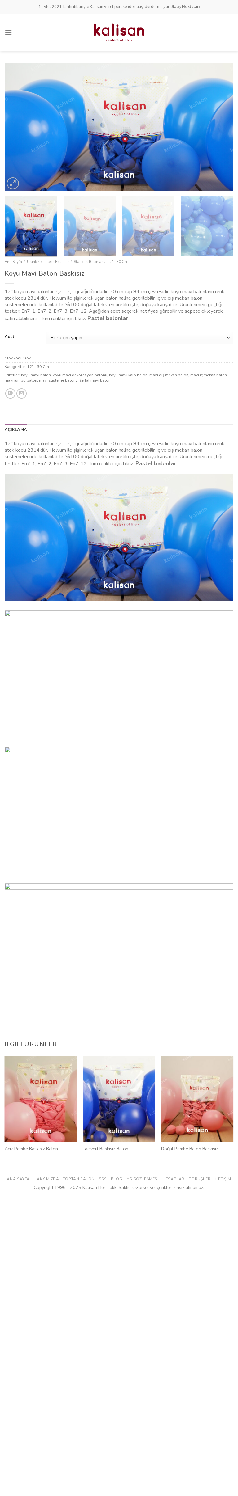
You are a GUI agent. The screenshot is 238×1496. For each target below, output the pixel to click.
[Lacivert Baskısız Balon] (119, 1099)
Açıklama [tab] (16, 430)
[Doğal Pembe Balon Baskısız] (197, 1099)
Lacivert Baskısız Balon (105, 1149)
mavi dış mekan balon (168, 375)
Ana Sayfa (13, 262)
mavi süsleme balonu (58, 380)
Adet (9, 337)
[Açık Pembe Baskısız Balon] (41, 1099)
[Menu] (8, 32)
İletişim (223, 1179)
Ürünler (33, 262)
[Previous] (17, 127)
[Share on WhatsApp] (10, 393)
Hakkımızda (46, 1179)
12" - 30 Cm (117, 262)
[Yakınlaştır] (13, 183)
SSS (103, 1179)
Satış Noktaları (185, 7)
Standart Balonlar (88, 262)
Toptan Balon (79, 1179)
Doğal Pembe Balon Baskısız (189, 1149)
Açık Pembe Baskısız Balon (31, 1149)
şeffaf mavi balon (95, 380)
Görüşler (199, 1179)
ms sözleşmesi (142, 1179)
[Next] (221, 127)
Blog (116, 1179)
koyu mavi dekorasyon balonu (80, 375)
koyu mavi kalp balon (128, 375)
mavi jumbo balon (21, 380)
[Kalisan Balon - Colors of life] (119, 32)
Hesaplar (173, 1179)
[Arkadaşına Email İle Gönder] (21, 393)
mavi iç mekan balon (208, 375)
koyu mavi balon (36, 375)
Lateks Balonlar (56, 262)
